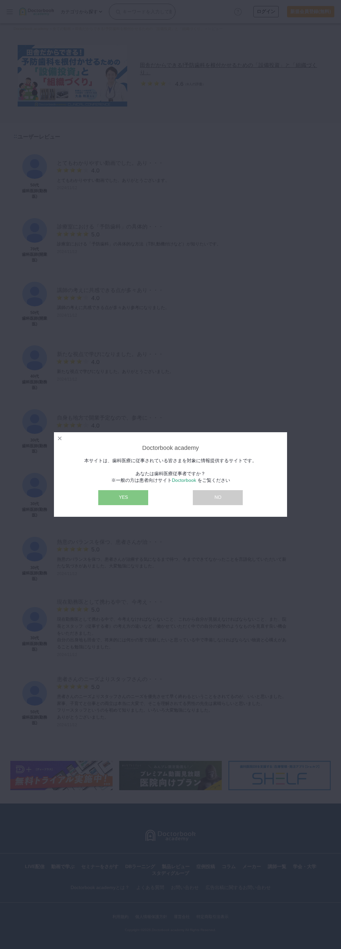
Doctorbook (184, 480)
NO (217, 497)
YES (123, 497)
